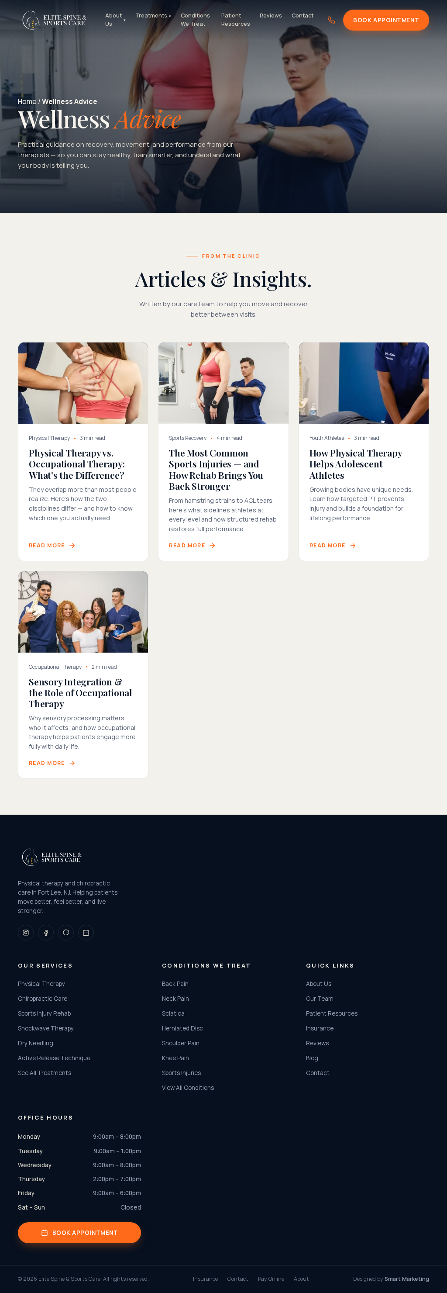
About (301, 1279)
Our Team (320, 999)
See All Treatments (44, 1073)
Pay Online (271, 1279)
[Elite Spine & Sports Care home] (54, 20)
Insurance (320, 1028)
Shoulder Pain (180, 1043)
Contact (302, 15)
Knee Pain (175, 1058)
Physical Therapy (41, 984)
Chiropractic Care (42, 999)
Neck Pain (175, 999)
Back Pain (175, 984)
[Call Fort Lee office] (331, 20)
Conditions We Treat (195, 20)
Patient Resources (235, 20)
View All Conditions (188, 1088)
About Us (115, 20)
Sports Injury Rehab (44, 1013)
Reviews (271, 15)
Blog (312, 1058)
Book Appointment (386, 20)
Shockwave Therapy (46, 1028)
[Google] (66, 932)
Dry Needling (35, 1043)
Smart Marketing (407, 1279)
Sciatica (173, 1013)
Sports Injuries (181, 1073)
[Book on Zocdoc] (86, 932)
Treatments (153, 15)
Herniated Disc (182, 1028)
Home (27, 101)
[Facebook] (46, 932)
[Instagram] (26, 932)
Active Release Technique (54, 1058)
